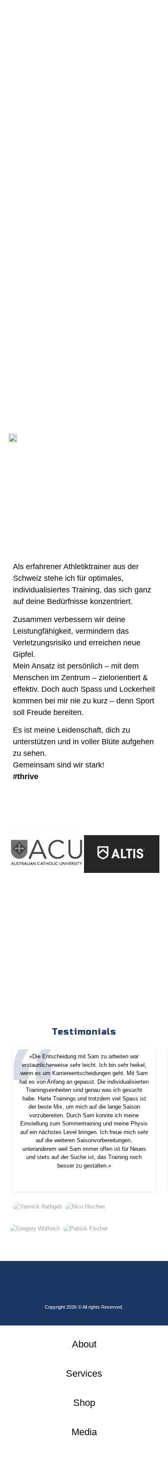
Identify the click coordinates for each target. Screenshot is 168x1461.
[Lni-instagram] (84, 1284)
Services (84, 1373)
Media (84, 1432)
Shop (84, 1402)
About (84, 1344)
